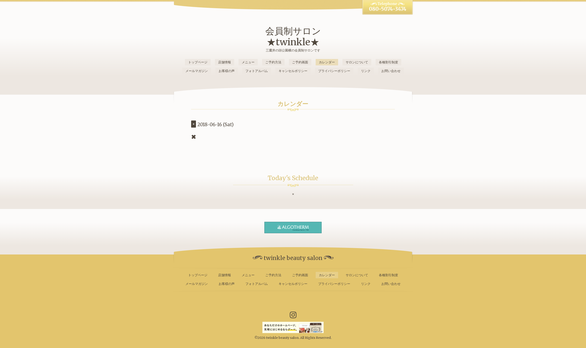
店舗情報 (224, 62)
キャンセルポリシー (293, 71)
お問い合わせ (391, 71)
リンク (366, 71)
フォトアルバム (256, 71)
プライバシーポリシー (334, 71)
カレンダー (327, 62)
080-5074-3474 (387, 9)
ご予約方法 (273, 62)
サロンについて (357, 62)
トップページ (197, 62)
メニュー (248, 62)
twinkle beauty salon (282, 338)
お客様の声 (227, 71)
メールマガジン (196, 71)
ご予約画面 (300, 62)
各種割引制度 (388, 62)
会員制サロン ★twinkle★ (293, 36)
